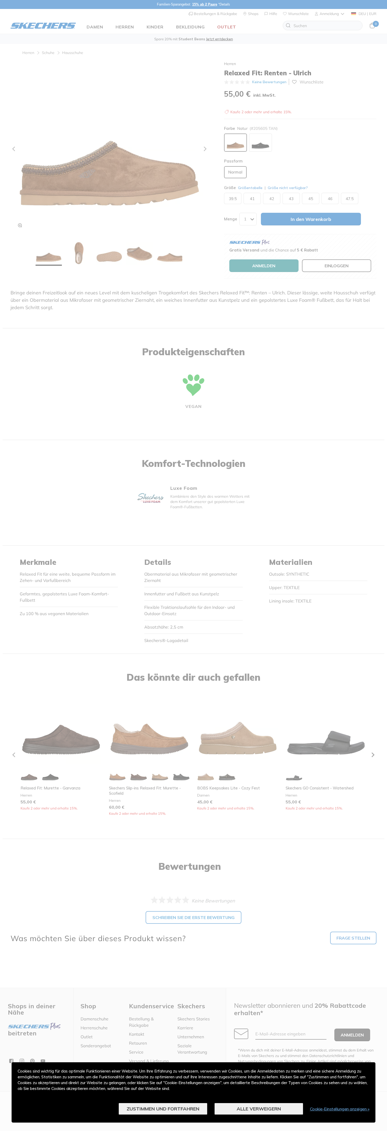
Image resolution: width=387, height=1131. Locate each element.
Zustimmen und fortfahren (163, 1109)
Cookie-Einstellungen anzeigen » (340, 1109)
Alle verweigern (259, 1109)
